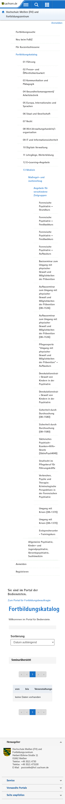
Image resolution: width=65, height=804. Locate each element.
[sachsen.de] (10, 5)
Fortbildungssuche (25, 31)
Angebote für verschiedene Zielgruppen (41, 192)
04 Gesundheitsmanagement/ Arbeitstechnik (38, 93)
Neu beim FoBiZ (24, 39)
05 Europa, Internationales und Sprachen (39, 104)
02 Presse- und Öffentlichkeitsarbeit (34, 71)
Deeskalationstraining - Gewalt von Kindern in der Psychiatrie (48, 379)
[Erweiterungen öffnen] (47, 5)
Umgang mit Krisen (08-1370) (48, 510)
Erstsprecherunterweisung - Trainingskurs (48, 532)
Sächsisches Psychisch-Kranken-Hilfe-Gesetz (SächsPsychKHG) (48, 446)
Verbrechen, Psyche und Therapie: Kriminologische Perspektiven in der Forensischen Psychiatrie (48, 486)
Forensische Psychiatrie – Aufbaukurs (46, 250)
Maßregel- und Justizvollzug (36, 179)
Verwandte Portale (17, 788)
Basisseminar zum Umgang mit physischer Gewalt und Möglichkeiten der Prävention (48, 270)
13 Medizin (29, 169)
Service (11, 780)
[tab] (32, 742)
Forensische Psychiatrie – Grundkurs (46, 206)
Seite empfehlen (15, 795)
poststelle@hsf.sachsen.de (35, 767)
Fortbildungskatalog (26, 54)
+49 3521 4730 (28, 761)
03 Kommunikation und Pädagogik (35, 82)
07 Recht (27, 121)
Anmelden (56, 22)
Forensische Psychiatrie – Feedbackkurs (46, 221)
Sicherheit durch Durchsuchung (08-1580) (48, 413)
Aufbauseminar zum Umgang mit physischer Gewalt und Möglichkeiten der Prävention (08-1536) (48, 297)
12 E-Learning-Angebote (36, 162)
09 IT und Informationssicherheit (40, 139)
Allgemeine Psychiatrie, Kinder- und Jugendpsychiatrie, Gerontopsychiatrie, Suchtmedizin (40, 549)
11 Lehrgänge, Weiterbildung (38, 154)
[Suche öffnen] (36, 5)
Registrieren (22, 571)
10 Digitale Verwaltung (35, 147)
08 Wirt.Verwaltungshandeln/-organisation (39, 130)
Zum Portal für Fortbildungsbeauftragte (29, 600)
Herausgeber (13, 742)
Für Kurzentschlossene (28, 47)
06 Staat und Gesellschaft (36, 113)
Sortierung (18, 636)
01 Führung (29, 61)
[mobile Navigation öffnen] (26, 5)
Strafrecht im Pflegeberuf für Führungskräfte (47, 464)
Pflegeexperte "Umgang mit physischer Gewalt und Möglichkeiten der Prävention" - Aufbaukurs (48, 355)
